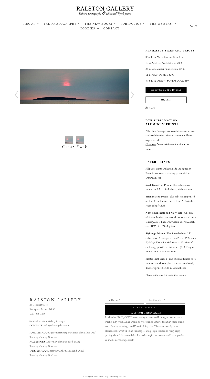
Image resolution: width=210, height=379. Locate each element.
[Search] (191, 26)
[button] (31, 23)
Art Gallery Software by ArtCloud (112, 376)
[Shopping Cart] (196, 26)
